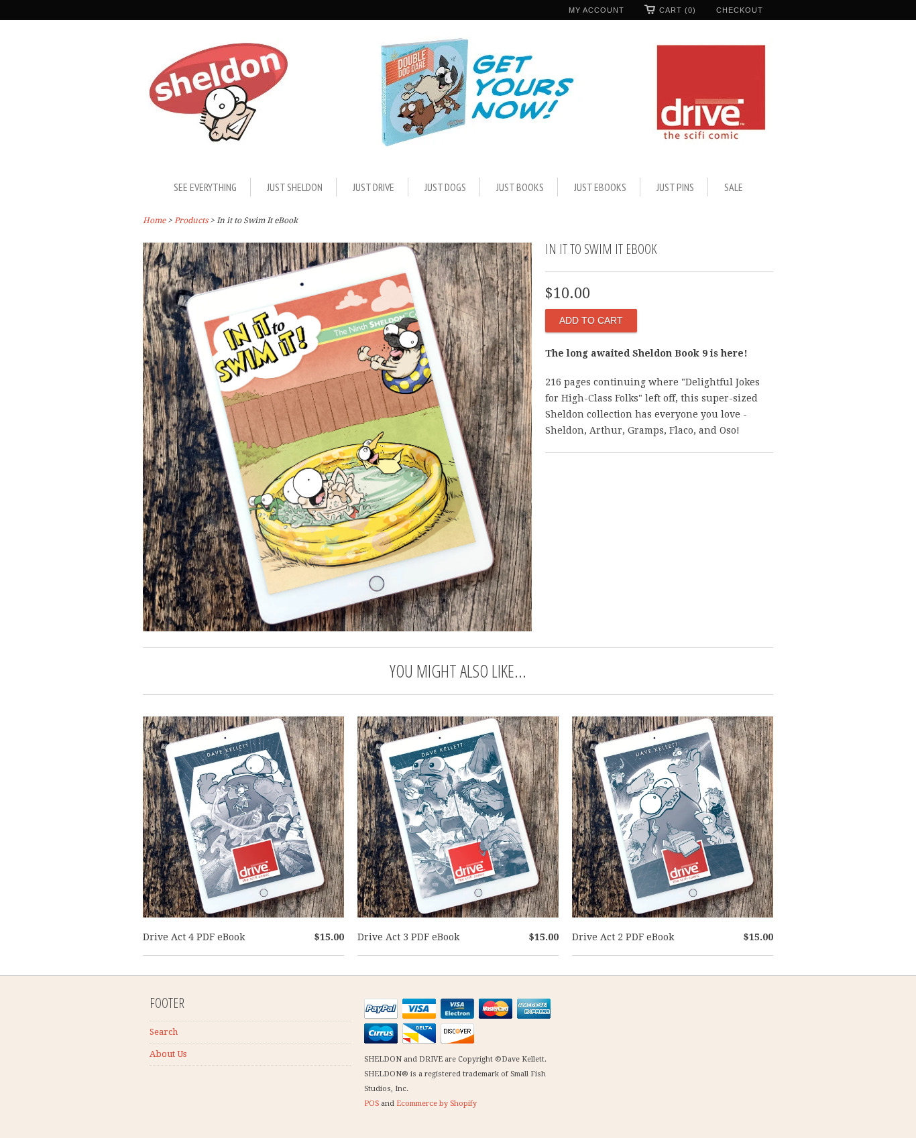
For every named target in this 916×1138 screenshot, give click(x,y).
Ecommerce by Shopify (436, 1103)
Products (191, 220)
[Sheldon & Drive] (458, 97)
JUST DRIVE (373, 187)
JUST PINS (675, 187)
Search (164, 1032)
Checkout (739, 10)
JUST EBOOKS (600, 187)
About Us (168, 1054)
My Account (596, 10)
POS (371, 1103)
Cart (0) (677, 10)
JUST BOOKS (520, 187)
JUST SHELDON (295, 187)
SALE (733, 187)
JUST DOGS (445, 187)
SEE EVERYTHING (205, 187)
